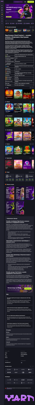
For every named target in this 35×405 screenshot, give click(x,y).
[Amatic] (9, 383)
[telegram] (21, 362)
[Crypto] (9, 372)
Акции (6, 352)
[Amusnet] (30, 380)
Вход (25, 1)
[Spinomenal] (16, 383)
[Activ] (9, 369)
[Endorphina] (23, 383)
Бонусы (6, 357)
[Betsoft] (23, 380)
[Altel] (23, 369)
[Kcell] (16, 372)
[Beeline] (30, 369)
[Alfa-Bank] (16, 369)
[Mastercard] (23, 372)
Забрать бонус (28, 288)
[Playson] (30, 383)
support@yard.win (7, 362)
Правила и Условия (24, 352)
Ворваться (9, 16)
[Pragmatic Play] (9, 380)
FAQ (5, 354)
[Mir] (30, 372)
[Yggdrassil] (16, 380)
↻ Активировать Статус (18, 1)
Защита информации (24, 354)
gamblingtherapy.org (9, 388)
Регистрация (30, 1)
